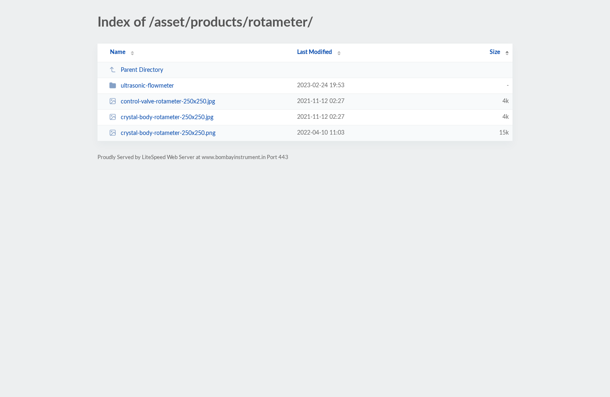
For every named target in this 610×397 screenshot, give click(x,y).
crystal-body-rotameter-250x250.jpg (167, 117)
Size (495, 52)
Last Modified (314, 52)
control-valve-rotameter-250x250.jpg (168, 102)
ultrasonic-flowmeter (147, 86)
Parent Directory (142, 70)
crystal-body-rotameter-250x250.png (168, 133)
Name (117, 52)
